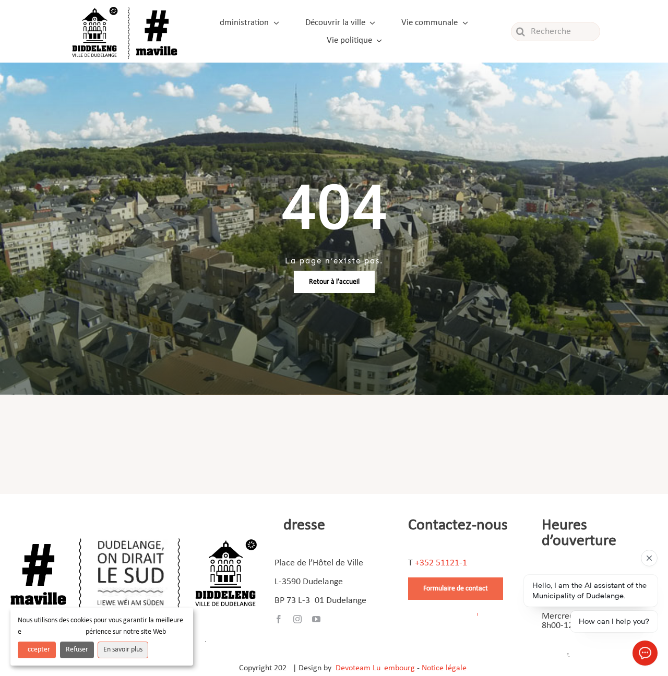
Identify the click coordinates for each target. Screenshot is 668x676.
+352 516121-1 (441, 563)
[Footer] (133, 534)
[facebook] (279, 619)
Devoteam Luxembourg (375, 668)
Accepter (36, 650)
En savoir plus (122, 650)
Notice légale (444, 668)
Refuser (77, 650)
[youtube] (316, 619)
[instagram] (297, 619)
